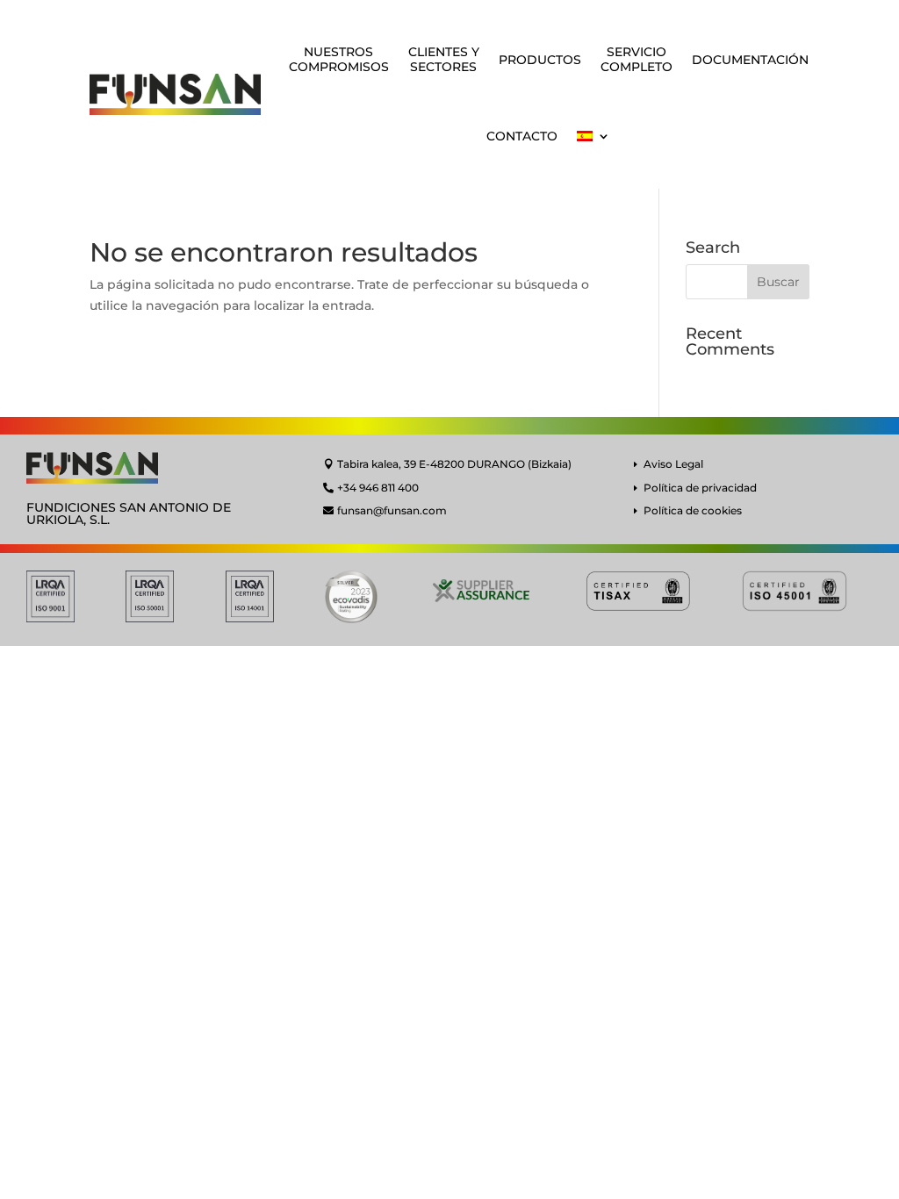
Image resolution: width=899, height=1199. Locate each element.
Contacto (521, 136)
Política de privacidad (700, 487)
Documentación (750, 60)
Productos (540, 60)
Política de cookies (693, 510)
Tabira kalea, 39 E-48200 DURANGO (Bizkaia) (454, 463)
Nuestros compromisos (339, 59)
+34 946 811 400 (378, 487)
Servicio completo (636, 59)
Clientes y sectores (443, 59)
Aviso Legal (673, 463)
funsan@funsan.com (392, 510)
